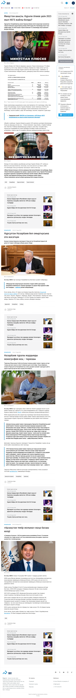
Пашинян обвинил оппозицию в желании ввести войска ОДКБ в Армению (65, 108)
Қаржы (6, 13)
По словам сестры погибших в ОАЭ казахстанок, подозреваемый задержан (65, 97)
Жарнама (31, 686)
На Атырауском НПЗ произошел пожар (66, 72)
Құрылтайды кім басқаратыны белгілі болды (64, 31)
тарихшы (26, 476)
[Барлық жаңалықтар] (72, 14)
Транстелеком (30, 182)
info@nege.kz (56, 684)
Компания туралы (33, 684)
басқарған (7, 613)
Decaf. (19, 412)
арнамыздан (14, 471)
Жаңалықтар (7, 230)
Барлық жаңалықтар (66, 61)
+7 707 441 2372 (57, 686)
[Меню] (73, 3)
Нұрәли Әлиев (20, 182)
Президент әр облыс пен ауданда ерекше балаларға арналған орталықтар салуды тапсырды (64, 42)
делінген (18, 287)
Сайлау (21, 304)
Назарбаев (12, 182)
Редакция (31, 681)
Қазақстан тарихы (9, 476)
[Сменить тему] (67, 3)
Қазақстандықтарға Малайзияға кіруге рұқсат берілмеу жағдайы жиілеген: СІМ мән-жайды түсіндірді (65, 21)
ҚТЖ (6, 182)
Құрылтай (7, 304)
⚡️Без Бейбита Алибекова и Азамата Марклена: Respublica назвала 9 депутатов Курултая (66, 80)
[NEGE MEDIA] (5, 3)
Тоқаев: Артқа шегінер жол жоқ (65, 51)
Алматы (66, 7)
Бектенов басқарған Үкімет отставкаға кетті (65, 57)
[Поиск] (62, 3)
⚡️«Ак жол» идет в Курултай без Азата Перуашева (66, 88)
